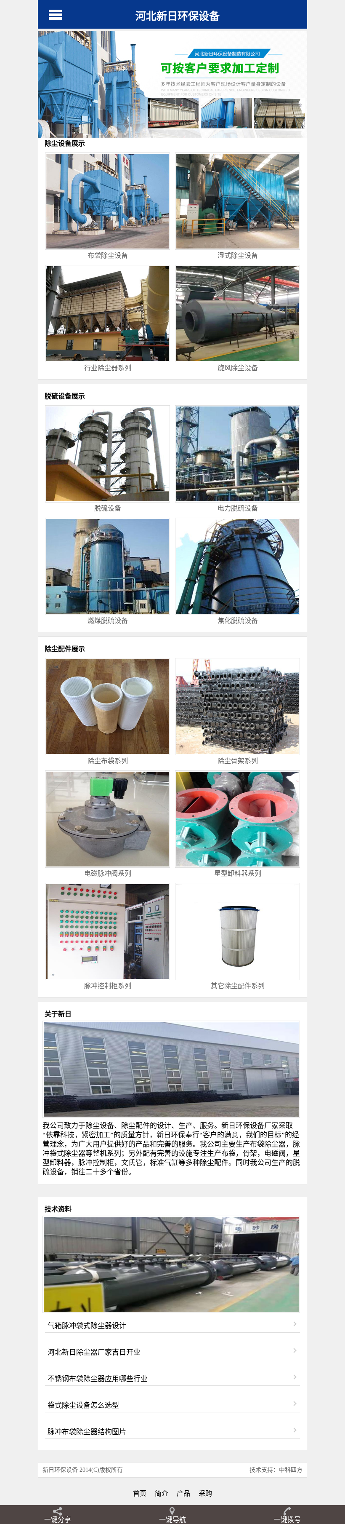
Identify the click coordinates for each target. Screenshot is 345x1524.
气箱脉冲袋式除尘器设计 (87, 1326)
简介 (161, 1493)
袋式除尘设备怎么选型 (83, 1405)
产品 (183, 1493)
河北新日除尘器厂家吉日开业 (94, 1352)
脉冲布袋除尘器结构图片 (87, 1432)
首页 (139, 1493)
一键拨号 (287, 1519)
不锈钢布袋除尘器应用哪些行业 (98, 1379)
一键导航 (172, 1519)
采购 (205, 1493)
